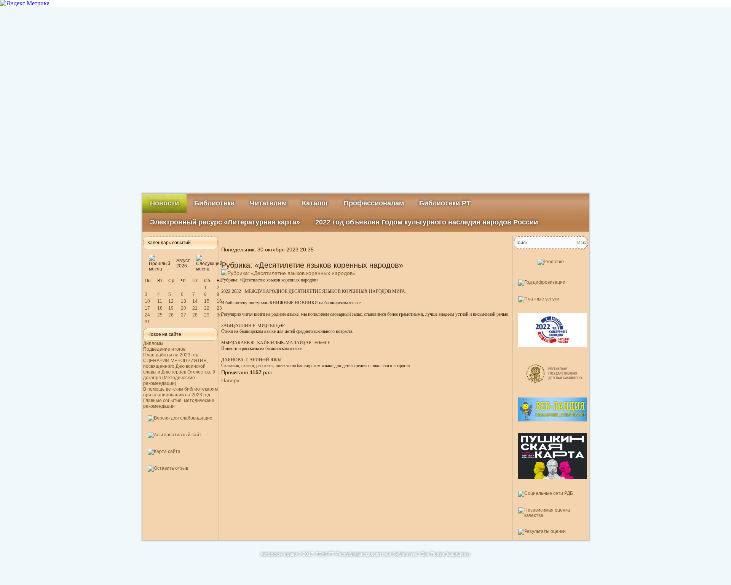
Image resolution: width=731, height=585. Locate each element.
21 (195, 308)
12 (171, 301)
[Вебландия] (552, 424)
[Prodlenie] (550, 261)
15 (206, 301)
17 (147, 308)
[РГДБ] (555, 388)
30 (219, 315)
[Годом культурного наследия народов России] (552, 350)
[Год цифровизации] (542, 282)
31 (147, 321)
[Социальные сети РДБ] (546, 493)
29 (206, 315)
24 (147, 315)
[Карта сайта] (164, 451)
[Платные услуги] (538, 299)
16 (219, 301)
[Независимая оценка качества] (551, 515)
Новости (164, 203)
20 (183, 308)
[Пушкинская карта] (552, 482)
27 (183, 315)
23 (219, 308)
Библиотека (214, 203)
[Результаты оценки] (542, 531)
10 (147, 301)
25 (160, 315)
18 (160, 308)
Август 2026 (183, 263)
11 (159, 301)
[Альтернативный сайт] (174, 434)
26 (171, 315)
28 (195, 315)
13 (183, 301)
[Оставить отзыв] (168, 468)
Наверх (230, 380)
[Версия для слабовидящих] (180, 418)
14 (195, 301)
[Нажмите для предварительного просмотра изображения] (288, 273)
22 (206, 308)
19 (171, 308)
